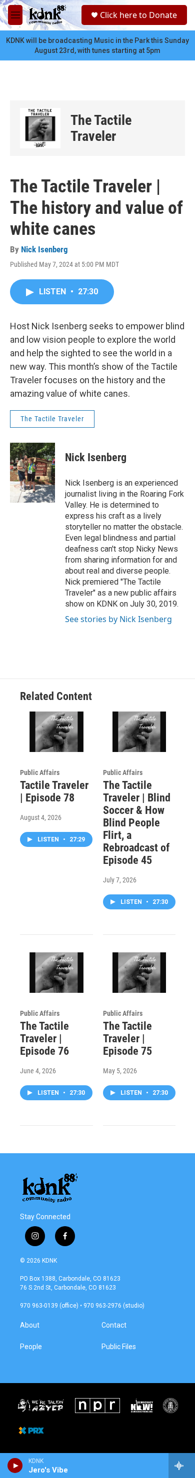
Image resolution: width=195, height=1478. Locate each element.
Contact (114, 1325)
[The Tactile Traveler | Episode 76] (56, 972)
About (30, 1325)
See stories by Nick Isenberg (118, 619)
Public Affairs (40, 772)
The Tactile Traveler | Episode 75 (127, 1038)
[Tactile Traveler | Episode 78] (56, 732)
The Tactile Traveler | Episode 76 (44, 1038)
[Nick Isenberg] (32, 473)
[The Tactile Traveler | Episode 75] (139, 972)
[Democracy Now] (141, 1405)
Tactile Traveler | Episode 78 (54, 791)
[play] (15, 1466)
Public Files (119, 1347)
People (31, 1347)
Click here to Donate (138, 14)
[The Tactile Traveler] (40, 128)
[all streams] (181, 1465)
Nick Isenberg (44, 249)
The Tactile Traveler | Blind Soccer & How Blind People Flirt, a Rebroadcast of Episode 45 (136, 822)
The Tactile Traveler (101, 128)
